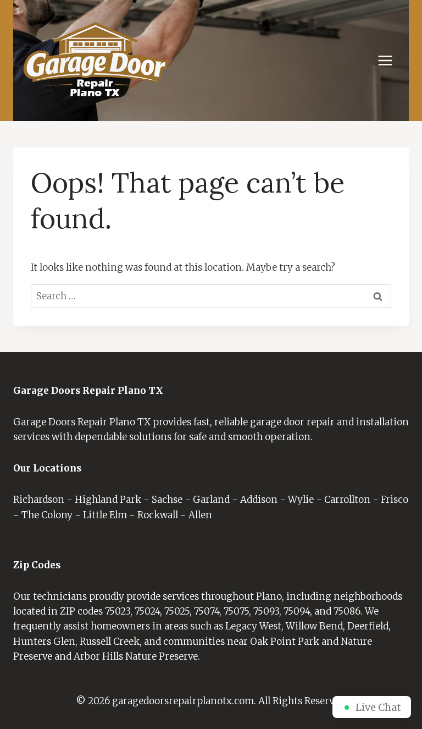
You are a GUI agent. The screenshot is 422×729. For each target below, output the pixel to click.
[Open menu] (391, 61)
